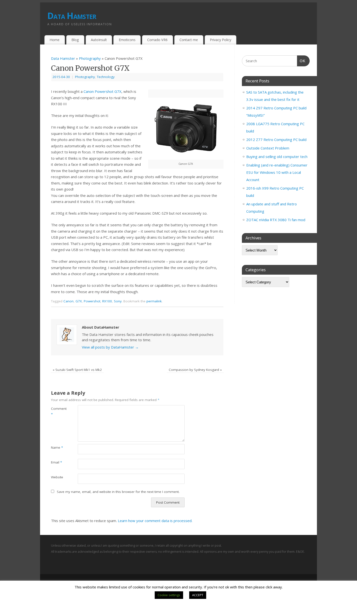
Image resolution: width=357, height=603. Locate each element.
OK (301, 61)
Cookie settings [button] (169, 595)
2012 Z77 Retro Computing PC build (276, 139)
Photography (90, 58)
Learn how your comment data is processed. (155, 520)
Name (57, 447)
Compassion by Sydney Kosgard (195, 369)
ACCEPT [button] (197, 595)
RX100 (107, 301)
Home (55, 39)
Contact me (188, 39)
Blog (75, 39)
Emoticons (127, 39)
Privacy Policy (220, 39)
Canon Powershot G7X (102, 91)
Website (57, 477)
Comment (57, 411)
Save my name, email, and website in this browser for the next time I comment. (118, 491)
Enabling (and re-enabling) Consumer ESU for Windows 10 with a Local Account (276, 172)
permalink (154, 301)
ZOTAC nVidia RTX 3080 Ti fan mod (275, 219)
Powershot (92, 301)
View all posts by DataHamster (110, 347)
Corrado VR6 (157, 39)
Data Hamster (71, 16)
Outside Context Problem (267, 148)
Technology (106, 77)
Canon (68, 301)
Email (56, 462)
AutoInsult (99, 39)
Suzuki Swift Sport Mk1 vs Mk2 (77, 369)
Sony (118, 301)
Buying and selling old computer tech (276, 156)
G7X (79, 301)
